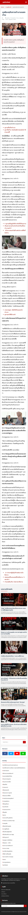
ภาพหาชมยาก (6, 770)
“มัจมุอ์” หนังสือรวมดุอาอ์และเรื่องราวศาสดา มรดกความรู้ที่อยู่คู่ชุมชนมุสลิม (13, 609)
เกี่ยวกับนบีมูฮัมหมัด (7, 831)
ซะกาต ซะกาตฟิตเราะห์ (8, 845)
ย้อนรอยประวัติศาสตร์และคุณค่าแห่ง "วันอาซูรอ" (13, 702)
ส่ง (25, 905)
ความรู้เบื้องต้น (6, 829)
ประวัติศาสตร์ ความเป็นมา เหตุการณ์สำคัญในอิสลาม (14, 768)
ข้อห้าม (14, 19)
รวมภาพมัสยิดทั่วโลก (7, 776)
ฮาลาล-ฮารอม (6, 848)
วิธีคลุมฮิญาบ (6, 804)
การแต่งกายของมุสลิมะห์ (8, 798)
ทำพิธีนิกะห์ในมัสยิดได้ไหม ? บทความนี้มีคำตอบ (12, 656)
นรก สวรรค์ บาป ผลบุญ (8, 856)
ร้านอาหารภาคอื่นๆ (7, 782)
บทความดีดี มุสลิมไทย (8, 818)
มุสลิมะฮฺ (8, 18)
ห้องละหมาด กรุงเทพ (7, 793)
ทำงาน (17, 18)
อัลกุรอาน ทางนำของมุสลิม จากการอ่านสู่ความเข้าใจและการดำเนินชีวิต (14, 633)
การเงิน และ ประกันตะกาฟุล (9, 820)
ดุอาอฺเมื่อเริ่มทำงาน (10, 127)
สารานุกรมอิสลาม (6, 862)
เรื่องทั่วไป (5, 784)
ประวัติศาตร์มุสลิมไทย (7, 851)
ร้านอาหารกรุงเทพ (7, 779)
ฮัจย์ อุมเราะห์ (6, 837)
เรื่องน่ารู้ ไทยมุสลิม (7, 826)
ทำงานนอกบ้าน (13, 18)
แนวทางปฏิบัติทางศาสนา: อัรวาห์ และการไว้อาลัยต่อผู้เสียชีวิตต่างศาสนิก (14, 725)
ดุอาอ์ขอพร (5, 865)
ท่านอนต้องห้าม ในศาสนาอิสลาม (14, 582)
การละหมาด (5, 787)
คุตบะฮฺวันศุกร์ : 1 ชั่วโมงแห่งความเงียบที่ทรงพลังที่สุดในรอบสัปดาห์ (14, 679)
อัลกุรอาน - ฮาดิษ (7, 843)
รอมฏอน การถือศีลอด (7, 840)
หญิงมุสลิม (21, 18)
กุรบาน (4, 815)
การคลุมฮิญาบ (6, 801)
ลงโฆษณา (3, 892)
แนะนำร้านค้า (5, 806)
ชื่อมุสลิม (5, 812)
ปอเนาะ (4, 859)
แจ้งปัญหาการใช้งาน (5, 896)
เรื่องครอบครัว (6, 790)
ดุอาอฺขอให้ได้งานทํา (10, 314)
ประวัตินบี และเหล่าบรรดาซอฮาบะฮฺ (10, 765)
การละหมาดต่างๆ (6, 809)
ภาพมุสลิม (5, 823)
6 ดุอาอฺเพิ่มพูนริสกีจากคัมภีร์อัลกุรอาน (15, 224)
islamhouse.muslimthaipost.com (13, 569)
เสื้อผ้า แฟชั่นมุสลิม (7, 854)
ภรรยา (6, 19)
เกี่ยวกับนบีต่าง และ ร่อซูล (8, 834)
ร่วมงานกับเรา (4, 894)
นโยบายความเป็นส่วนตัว (5, 889)
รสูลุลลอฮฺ (11, 19)
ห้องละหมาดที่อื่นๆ (7, 795)
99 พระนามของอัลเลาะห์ (8, 773)
